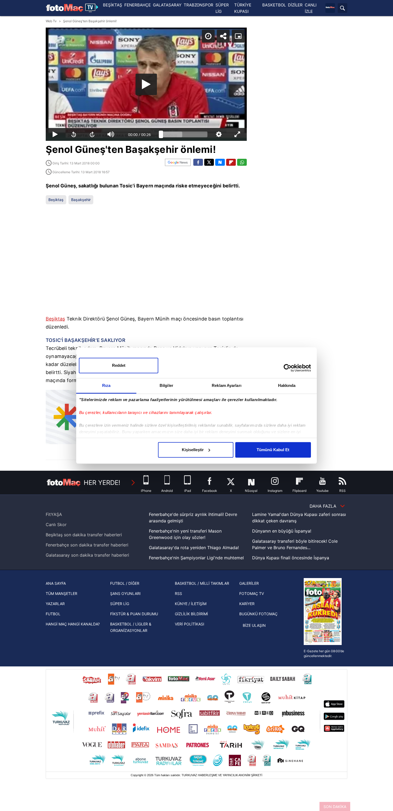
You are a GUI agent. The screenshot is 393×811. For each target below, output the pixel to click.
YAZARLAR (55, 603)
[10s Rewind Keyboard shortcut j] (73, 134)
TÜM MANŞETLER (61, 593)
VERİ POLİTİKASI (189, 624)
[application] (146, 84)
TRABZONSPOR (198, 4)
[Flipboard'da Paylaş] (231, 162)
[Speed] (208, 36)
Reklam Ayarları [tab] (226, 385)
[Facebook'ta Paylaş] (198, 162)
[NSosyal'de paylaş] (220, 162)
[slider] (184, 134)
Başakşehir (81, 199)
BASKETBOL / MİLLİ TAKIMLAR (202, 583)
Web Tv (51, 21)
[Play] (146, 84)
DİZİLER (295, 4)
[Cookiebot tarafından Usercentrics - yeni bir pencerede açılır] (287, 368)
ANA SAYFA (56, 583)
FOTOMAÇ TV (251, 593)
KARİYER (247, 603)
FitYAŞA (54, 514)
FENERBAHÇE (137, 4)
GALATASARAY (167, 4)
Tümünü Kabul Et (273, 449)
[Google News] (178, 162)
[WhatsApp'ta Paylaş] (242, 162)
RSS (178, 593)
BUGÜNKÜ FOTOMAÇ (258, 614)
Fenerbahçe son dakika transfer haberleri (87, 545)
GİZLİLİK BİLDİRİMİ (191, 614)
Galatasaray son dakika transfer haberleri (87, 555)
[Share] (223, 36)
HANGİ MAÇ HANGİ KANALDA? (73, 624)
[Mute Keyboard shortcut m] (111, 134)
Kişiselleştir (193, 449)
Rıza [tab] (106, 385)
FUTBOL (53, 614)
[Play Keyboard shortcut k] (55, 134)
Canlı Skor (56, 524)
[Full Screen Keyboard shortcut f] (237, 134)
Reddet (118, 365)
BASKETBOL (274, 4)
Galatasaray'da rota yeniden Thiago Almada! (194, 547)
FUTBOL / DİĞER (124, 583)
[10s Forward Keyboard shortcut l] (92, 134)
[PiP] (238, 36)
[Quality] (219, 134)
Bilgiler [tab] (166, 385)
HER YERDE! (102, 482)
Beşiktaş (56, 199)
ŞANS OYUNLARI (125, 593)
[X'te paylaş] (209, 162)
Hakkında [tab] (287, 385)
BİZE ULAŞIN (254, 625)
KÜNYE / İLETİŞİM (190, 603)
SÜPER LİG (119, 603)
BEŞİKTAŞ (112, 4)
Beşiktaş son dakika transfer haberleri (84, 534)
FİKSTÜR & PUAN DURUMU (134, 614)
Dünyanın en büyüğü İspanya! (281, 531)
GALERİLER (249, 583)
